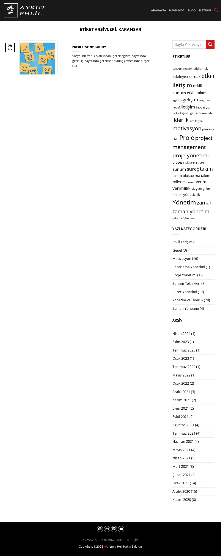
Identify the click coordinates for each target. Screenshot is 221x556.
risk (186, 162)
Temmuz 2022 (183, 366)
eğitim (177, 100)
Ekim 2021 (180, 408)
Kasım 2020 (181, 499)
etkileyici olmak (186, 76)
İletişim (205, 10)
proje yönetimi (190, 155)
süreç (193, 169)
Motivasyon (181, 258)
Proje (186, 137)
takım (206, 169)
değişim (188, 69)
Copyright (86, 546)
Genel (177, 250)
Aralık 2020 (181, 491)
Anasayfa (158, 10)
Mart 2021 (180, 466)
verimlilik (181, 188)
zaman (205, 202)
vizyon (196, 188)
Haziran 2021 (183, 441)
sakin (192, 162)
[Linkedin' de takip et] (114, 529)
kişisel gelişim (190, 113)
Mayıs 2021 (181, 450)
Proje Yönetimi (184, 275)
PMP (175, 139)
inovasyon (203, 107)
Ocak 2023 (180, 358)
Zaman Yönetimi (185, 308)
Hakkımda (177, 10)
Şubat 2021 (181, 474)
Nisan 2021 (181, 458)
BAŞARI (177, 69)
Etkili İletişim (182, 242)
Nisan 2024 (181, 333)
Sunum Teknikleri (186, 283)
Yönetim (184, 202)
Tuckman (189, 182)
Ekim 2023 (180, 341)
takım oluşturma (186, 175)
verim (201, 181)
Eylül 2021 (180, 416)
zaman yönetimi (191, 211)
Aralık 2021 (181, 391)
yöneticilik (191, 194)
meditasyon (196, 120)
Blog (192, 10)
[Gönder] (210, 44)
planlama (208, 129)
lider (210, 113)
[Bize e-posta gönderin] (107, 529)
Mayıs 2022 (181, 375)
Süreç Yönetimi (184, 292)
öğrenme (188, 218)
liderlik (180, 119)
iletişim (188, 107)
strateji (200, 162)
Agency (110, 546)
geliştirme (204, 100)
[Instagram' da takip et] (100, 529)
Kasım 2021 (181, 400)
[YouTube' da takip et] (121, 529)
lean (204, 113)
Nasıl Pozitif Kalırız (89, 47)
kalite (175, 113)
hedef (176, 107)
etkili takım (197, 92)
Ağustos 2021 (183, 425)
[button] (216, 10)
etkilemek (200, 68)
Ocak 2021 (180, 483)
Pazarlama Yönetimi (188, 267)
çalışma (177, 218)
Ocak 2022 (180, 383)
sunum (179, 169)
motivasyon (186, 128)
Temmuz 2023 (183, 350)
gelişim (190, 99)
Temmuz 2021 (183, 433)
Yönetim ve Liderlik (187, 300)
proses (177, 162)
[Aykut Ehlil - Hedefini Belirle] (25, 10)
